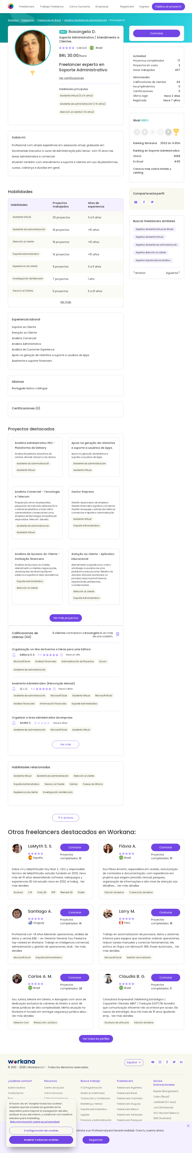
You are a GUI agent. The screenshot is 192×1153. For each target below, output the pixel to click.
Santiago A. (40, 911)
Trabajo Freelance (52, 6)
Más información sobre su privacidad (34, 1122)
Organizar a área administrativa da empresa (42, 717)
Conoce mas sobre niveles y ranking (152, 170)
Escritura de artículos (117, 1022)
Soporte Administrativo (26, 254)
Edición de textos (114, 892)
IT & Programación (91, 1087)
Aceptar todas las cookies (41, 1140)
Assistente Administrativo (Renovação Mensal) (43, 683)
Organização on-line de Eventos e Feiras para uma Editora (51, 649)
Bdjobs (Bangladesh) (165, 1091)
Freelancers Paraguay (129, 1120)
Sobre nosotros (16, 1087)
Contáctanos (15, 1093)
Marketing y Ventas (91, 1103)
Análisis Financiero (45, 661)
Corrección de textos (141, 892)
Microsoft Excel (22, 661)
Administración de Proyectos (78, 661)
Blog (10, 1098)
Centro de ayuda (54, 1087)
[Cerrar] (188, 1125)
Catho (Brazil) (161, 1096)
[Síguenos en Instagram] (160, 1062)
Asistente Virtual (22, 217)
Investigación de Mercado (28, 278)
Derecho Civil (21, 1022)
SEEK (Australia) (162, 1118)
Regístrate (96, 1140)
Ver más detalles (128, 886)
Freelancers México (128, 1109)
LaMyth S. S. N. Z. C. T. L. (40, 849)
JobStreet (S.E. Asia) (164, 1102)
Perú (127, 923)
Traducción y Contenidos (95, 1098)
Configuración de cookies (41, 1130)
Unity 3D (41, 892)
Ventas (73, 784)
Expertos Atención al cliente (151, 252)
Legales (85, 1114)
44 (178, 82)
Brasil (99, 48)
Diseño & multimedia (93, 1093)
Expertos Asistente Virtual (149, 236)
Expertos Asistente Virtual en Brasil (154, 229)
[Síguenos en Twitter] (174, 1062)
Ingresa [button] (144, 6)
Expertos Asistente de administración (156, 244)
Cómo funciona (79, 6)
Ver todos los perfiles (96, 1039)
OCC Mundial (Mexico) (166, 1113)
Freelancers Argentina (129, 1087)
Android (18, 892)
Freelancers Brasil (127, 1093)
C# (30, 892)
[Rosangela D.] (144, 202)
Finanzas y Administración (96, 1120)
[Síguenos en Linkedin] (181, 1062)
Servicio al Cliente (23, 290)
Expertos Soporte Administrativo (153, 260)
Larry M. (127, 911)
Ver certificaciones (71, 78)
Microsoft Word (103, 695)
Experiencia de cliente (25, 266)
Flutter (81, 892)
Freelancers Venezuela (129, 1114)
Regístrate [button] (127, 6)
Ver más (65, 302)
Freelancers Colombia (129, 1098)
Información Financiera (53, 703)
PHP (53, 892)
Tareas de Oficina (93, 784)
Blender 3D (67, 892)
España (38, 858)
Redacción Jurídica (45, 1022)
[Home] (10, 6)
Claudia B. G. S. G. (132, 979)
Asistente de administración (29, 229)
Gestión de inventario (139, 957)
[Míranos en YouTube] (153, 1062)
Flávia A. (127, 846)
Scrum (102, 661)
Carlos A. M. (40, 976)
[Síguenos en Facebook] (167, 1062)
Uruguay (38, 923)
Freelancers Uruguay (129, 1103)
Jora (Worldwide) (163, 1107)
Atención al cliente (23, 241)
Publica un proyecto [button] (168, 6)
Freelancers (26, 6)
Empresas (102, 6)
